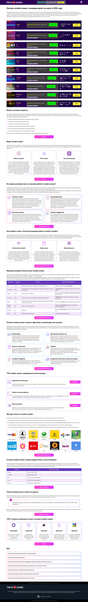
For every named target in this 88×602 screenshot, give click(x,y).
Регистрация (75, 381)
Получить (61, 2)
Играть (76, 35)
